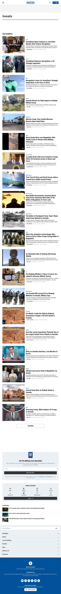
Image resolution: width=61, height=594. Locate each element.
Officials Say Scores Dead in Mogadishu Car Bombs (41, 372)
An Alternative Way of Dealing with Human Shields (41, 255)
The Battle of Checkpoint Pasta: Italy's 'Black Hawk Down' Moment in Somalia (42, 217)
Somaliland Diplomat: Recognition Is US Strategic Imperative (40, 62)
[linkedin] (35, 580)
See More (30, 426)
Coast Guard (26, 568)
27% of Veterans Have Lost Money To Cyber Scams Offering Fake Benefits (27, 508)
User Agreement (46, 574)
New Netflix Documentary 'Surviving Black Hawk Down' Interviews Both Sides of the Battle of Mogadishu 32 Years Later (41, 198)
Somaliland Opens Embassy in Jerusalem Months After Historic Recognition (40, 43)
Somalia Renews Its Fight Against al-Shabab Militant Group (41, 102)
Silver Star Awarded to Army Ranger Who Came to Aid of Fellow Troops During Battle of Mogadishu (42, 236)
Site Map (36, 575)
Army (22, 568)
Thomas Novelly (30, 301)
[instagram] (29, 580)
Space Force (42, 568)
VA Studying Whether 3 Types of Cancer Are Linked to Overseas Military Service (41, 275)
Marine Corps (33, 568)
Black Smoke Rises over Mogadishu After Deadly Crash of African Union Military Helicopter (40, 139)
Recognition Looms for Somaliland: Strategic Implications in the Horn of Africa (42, 81)
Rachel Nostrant (30, 244)
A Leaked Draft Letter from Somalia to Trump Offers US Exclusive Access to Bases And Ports (42, 159)
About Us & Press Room (9, 574)
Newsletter (17, 574)
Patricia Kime (29, 281)
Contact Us (22, 574)
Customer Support (31, 589)
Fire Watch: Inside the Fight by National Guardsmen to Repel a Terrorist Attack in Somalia (40, 315)
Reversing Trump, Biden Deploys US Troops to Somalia (41, 411)
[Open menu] (3, 2)
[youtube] (22, 580)
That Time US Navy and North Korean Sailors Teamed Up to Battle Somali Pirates (42, 178)
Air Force (18, 568)
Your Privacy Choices (27, 575)
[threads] (38, 580)
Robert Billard (29, 49)
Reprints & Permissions (37, 574)
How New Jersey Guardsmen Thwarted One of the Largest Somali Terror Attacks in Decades (42, 333)
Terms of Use (41, 476)
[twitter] (32, 580)
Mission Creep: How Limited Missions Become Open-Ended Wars (39, 120)
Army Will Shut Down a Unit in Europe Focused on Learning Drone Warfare (26, 518)
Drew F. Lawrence (30, 319)
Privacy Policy (49, 476)
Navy (38, 568)
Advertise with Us (28, 574)
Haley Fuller (29, 126)
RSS (33, 575)
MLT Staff (28, 106)
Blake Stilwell (29, 205)
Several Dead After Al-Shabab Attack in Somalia (40, 391)
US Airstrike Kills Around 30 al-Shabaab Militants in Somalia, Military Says (40, 294)
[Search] (50, 2)
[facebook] (25, 580)
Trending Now (5, 505)
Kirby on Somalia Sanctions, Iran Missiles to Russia (42, 352)
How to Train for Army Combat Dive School (19, 513)
